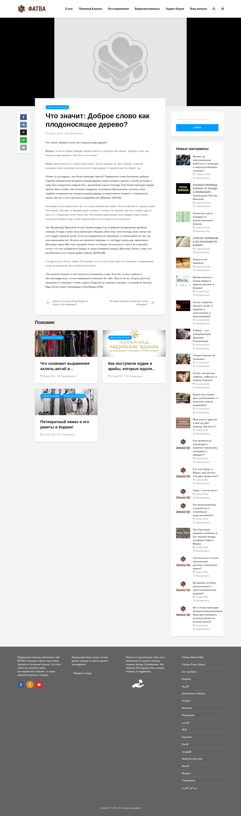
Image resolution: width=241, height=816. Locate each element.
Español (187, 737)
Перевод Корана (90, 8)
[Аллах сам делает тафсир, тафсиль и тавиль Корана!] (183, 376)
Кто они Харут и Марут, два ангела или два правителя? (205, 473)
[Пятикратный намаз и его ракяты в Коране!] (66, 401)
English (186, 679)
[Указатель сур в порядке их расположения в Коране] (183, 216)
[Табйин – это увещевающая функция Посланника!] (183, 333)
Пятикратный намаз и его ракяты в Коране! (64, 424)
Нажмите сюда (82, 673)
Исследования (118, 8)
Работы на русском (57, 107)
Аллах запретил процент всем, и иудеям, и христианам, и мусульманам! (203, 309)
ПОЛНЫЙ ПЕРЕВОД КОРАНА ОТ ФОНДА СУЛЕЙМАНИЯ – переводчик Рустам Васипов (205, 192)
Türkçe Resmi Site (193, 657)
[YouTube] (39, 684)
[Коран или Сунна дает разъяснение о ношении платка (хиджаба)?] (183, 397)
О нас (69, 8)
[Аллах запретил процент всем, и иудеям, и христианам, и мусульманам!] (183, 305)
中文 (184, 729)
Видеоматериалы (147, 8)
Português (188, 715)
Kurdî (185, 744)
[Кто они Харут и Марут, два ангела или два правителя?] (183, 472)
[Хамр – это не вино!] (183, 493)
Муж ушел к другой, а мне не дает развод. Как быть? (205, 423)
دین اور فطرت (189, 787)
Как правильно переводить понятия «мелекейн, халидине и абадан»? (205, 447)
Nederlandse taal (192, 758)
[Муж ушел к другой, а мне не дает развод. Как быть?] (183, 422)
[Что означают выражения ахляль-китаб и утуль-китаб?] (66, 343)
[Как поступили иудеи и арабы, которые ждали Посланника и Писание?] (134, 343)
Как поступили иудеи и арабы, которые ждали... (131, 366)
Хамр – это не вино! (205, 490)
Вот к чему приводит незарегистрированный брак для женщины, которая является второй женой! (207, 614)
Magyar (186, 773)
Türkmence (188, 780)
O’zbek (186, 700)
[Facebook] (21, 684)
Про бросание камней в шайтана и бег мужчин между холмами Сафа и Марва (205, 536)
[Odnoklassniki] (30, 684)
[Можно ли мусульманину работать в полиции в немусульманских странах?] (183, 159)
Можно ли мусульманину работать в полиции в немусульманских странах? (205, 163)
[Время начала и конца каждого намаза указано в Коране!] (183, 280)
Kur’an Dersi (189, 671)
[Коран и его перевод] (183, 262)
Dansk (185, 766)
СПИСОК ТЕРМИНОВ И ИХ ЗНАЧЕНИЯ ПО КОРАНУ (205, 242)
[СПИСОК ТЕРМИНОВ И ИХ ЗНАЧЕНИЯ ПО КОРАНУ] (183, 241)
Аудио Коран (175, 8)
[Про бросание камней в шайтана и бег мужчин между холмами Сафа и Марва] (183, 532)
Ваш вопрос (198, 8)
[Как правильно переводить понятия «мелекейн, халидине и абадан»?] (183, 444)
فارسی (185, 722)
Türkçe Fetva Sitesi (193, 664)
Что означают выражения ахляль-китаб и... (64, 366)
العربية (185, 686)
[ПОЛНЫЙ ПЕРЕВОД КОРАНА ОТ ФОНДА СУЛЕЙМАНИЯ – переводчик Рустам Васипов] (183, 188)
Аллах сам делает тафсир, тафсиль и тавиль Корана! (205, 377)
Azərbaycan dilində (193, 693)
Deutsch (187, 708)
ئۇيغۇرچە (186, 751)
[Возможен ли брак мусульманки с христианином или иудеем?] (183, 586)
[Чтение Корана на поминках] (183, 358)
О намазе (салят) (50, 396)
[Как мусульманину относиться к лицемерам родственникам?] (183, 508)
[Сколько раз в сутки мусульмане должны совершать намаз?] (183, 561)
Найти (197, 127)
